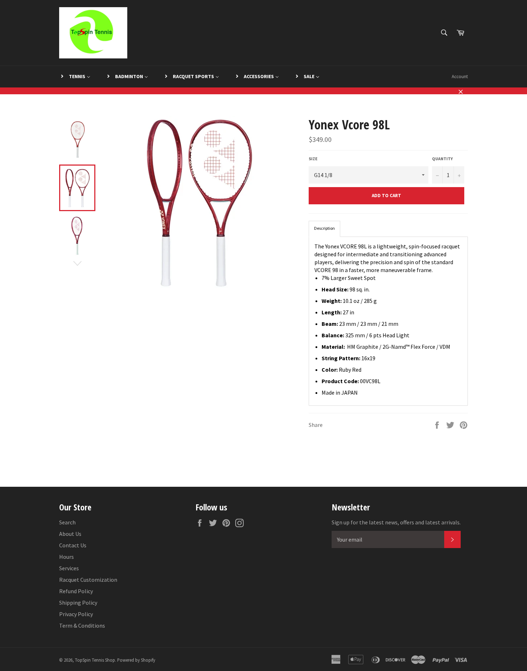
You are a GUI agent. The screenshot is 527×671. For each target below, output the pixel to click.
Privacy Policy (76, 614)
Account (460, 76)
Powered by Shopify (136, 660)
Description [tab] (324, 228)
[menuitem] (75, 76)
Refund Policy (76, 591)
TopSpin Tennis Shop (95, 660)
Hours (66, 556)
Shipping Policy (78, 602)
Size (313, 158)
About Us (70, 533)
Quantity (442, 158)
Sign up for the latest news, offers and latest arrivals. (396, 522)
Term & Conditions (82, 625)
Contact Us (72, 545)
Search (67, 522)
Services (69, 568)
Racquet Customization (88, 579)
